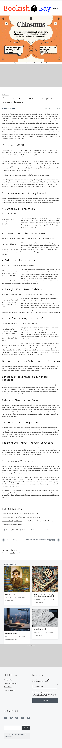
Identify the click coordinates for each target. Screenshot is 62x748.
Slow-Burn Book (11, 633)
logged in (12, 553)
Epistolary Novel (40, 629)
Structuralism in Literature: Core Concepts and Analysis (44, 595)
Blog (15, 63)
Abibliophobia (10, 594)
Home (10, 63)
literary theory (39, 602)
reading (17, 639)
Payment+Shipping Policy (11, 683)
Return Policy (7, 687)
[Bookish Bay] (27, 8)
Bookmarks (21, 63)
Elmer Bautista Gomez (10, 108)
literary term (10, 600)
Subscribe (45, 700)
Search (26, 728)
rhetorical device (19, 102)
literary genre (10, 639)
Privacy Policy (8, 680)
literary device (10, 102)
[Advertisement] (31, 76)
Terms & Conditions (9, 690)
